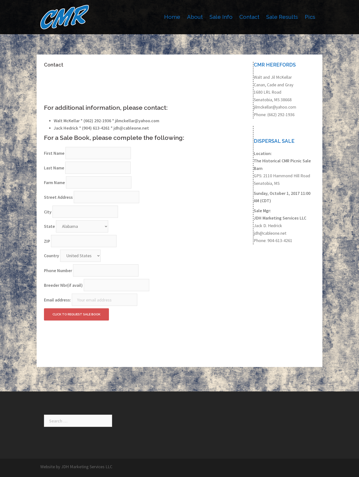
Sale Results (282, 17)
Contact (249, 17)
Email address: (57, 300)
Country (51, 255)
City (48, 212)
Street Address (58, 197)
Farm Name (54, 182)
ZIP (47, 241)
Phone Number (58, 270)
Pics (310, 17)
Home (172, 17)
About (195, 17)
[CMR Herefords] (64, 16)
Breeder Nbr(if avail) (63, 285)
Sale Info (221, 17)
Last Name (54, 168)
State (49, 226)
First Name (54, 153)
